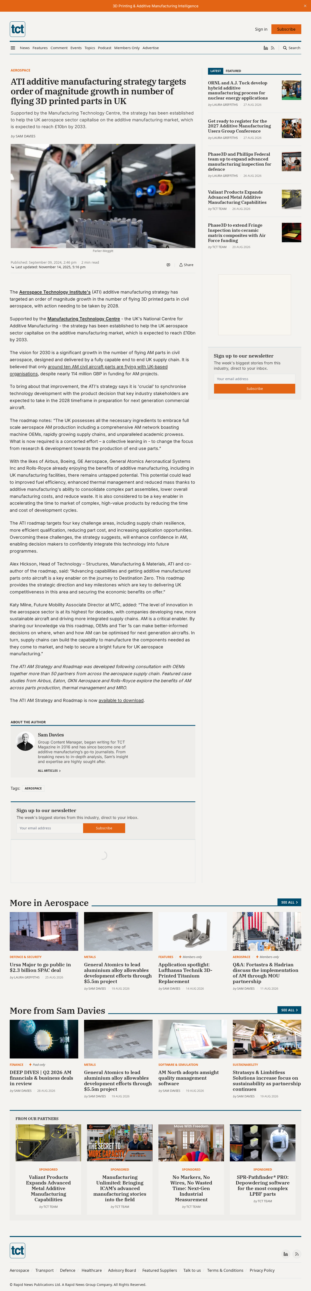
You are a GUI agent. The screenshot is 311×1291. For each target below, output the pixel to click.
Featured (233, 71)
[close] (305, 6)
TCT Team (219, 208)
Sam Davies (25, 136)
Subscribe (104, 828)
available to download (121, 700)
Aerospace (20, 70)
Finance (16, 1064)
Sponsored (48, 1169)
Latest (215, 71)
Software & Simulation (178, 1064)
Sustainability (245, 1064)
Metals (90, 957)
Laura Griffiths (225, 104)
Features (165, 957)
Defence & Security (26, 957)
